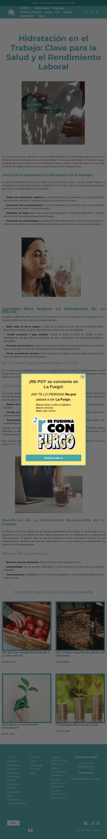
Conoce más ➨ (53, 457)
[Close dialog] (83, 376)
